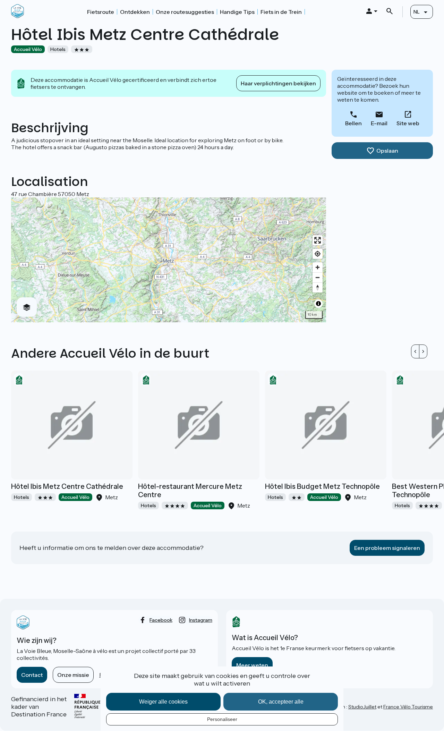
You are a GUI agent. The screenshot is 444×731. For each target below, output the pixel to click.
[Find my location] (318, 254)
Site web (407, 123)
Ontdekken (135, 11)
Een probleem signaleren (387, 547)
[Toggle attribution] (318, 303)
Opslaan (387, 150)
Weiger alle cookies (163, 702)
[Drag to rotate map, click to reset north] (318, 287)
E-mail (379, 123)
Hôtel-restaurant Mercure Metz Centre (190, 490)
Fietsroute (100, 11)
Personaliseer (222, 719)
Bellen (353, 123)
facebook (161, 620)
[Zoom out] (318, 277)
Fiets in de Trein (281, 11)
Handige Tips (237, 11)
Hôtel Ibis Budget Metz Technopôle (322, 486)
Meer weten (252, 665)
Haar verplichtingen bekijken (278, 83)
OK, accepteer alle (281, 702)
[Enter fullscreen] (318, 240)
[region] (168, 259)
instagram (200, 620)
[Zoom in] (318, 267)
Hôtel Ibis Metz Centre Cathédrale (67, 486)
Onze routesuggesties (185, 11)
